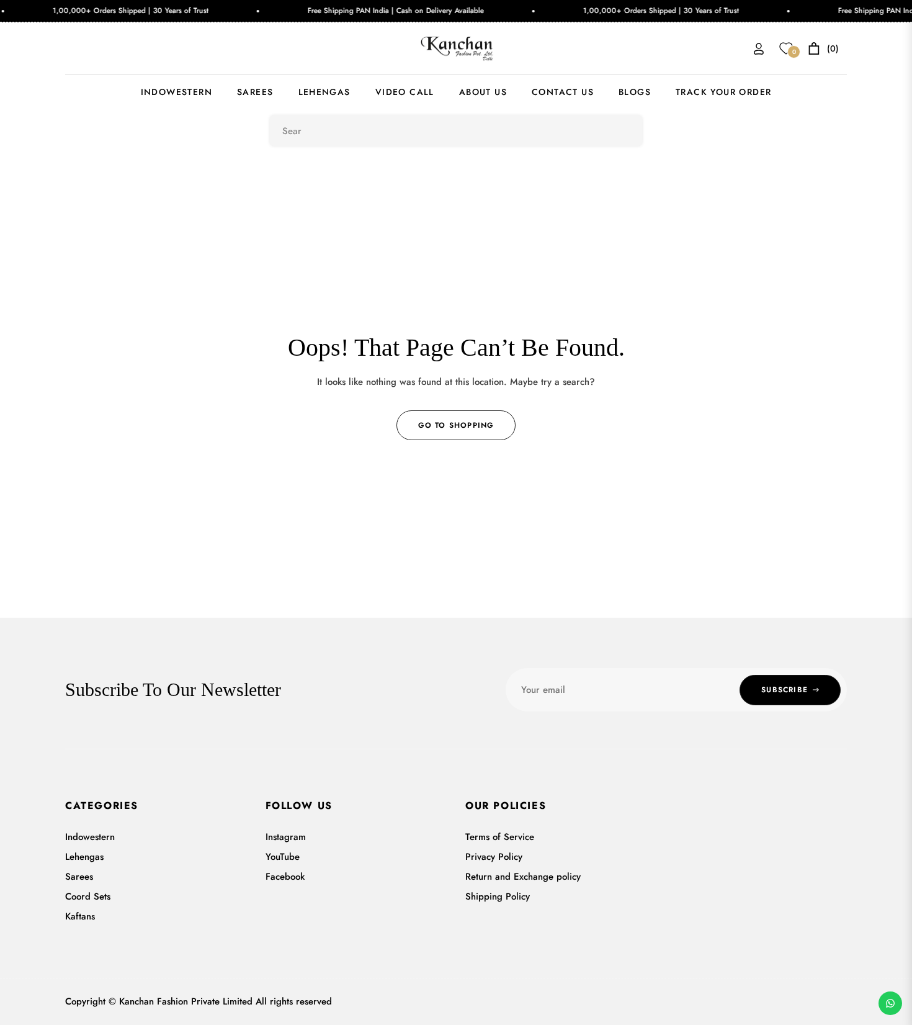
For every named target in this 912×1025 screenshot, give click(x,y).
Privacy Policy (493, 857)
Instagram (286, 837)
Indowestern (90, 837)
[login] (759, 49)
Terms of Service (499, 837)
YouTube (283, 857)
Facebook (285, 876)
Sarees (79, 876)
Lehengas (84, 857)
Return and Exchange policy (523, 876)
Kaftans (80, 916)
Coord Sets (87, 896)
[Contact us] (890, 1003)
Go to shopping (456, 425)
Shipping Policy (497, 896)
